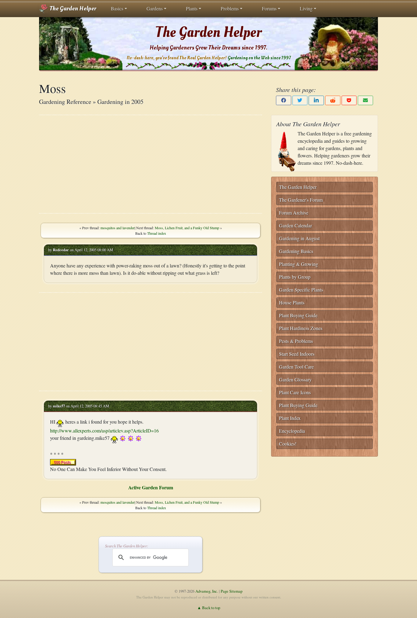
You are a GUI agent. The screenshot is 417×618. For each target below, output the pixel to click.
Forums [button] (269, 8)
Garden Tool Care (296, 366)
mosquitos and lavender (117, 227)
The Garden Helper (72, 8)
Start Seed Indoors (296, 354)
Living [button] (306, 8)
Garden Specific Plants (301, 289)
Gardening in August (299, 238)
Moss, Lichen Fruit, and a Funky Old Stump (187, 227)
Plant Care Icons (295, 392)
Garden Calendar (295, 225)
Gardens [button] (155, 8)
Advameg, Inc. (206, 591)
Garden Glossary (295, 379)
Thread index (156, 233)
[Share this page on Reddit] (332, 100)
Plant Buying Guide (298, 315)
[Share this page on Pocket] (349, 100)
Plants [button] (192, 8)
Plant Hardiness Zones (300, 328)
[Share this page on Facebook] (283, 100)
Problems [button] (230, 8)
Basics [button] (117, 8)
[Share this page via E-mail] (365, 100)
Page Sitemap (231, 591)
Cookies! (287, 443)
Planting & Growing (298, 264)
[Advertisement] (150, 164)
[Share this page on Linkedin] (316, 100)
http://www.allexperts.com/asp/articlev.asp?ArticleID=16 (104, 430)
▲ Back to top (208, 607)
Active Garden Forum (150, 487)
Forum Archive (293, 212)
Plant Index (290, 418)
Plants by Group (294, 277)
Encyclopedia (292, 431)
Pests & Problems (296, 341)
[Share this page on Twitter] (300, 100)
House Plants (291, 302)
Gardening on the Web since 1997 (259, 58)
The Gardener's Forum (301, 200)
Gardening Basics (296, 251)
